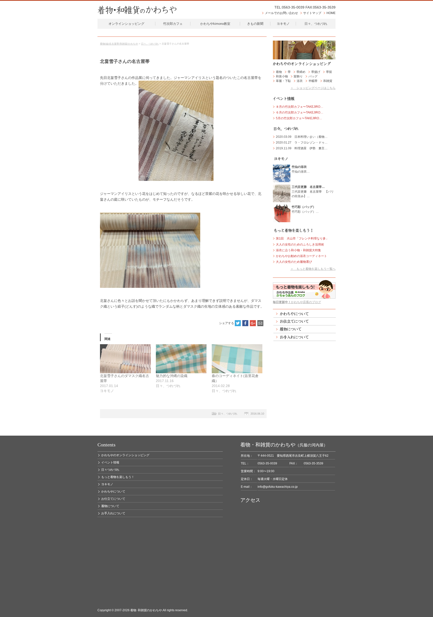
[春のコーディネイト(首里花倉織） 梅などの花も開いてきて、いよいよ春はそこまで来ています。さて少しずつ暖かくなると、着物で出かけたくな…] (237, 358)
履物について (304, 329)
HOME (331, 13)
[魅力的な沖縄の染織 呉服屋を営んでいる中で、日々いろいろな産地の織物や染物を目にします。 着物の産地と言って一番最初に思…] (181, 358)
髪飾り (298, 76)
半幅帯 (312, 81)
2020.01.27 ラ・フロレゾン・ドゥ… (302, 142)
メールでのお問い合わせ (281, 13)
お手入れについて (304, 337)
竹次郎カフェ (173, 24)
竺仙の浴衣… (301, 169)
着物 (279, 72)
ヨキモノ (283, 24)
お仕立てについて (304, 321)
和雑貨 (327, 81)
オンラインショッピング (126, 24)
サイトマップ (312, 13)
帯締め (300, 72)
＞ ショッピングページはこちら (313, 88)
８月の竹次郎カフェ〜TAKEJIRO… (299, 106)
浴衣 (300, 81)
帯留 (329, 72)
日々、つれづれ (315, 24)
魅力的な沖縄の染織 (171, 376)
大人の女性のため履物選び (294, 262)
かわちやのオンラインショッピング (125, 455)
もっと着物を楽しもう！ (117, 477)
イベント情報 (110, 462)
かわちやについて (304, 314)
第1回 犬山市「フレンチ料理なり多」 (302, 238)
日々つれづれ (110, 469)
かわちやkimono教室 (215, 24)
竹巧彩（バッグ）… (305, 209)
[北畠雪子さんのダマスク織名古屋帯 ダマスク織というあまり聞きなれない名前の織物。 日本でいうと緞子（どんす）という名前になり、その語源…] (125, 358)
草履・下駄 (283, 81)
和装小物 (282, 76)
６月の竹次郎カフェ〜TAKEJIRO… (299, 112)
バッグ (312, 76)
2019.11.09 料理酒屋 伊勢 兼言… (302, 148)
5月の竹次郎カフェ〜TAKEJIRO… (299, 118)
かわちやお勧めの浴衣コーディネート (301, 256)
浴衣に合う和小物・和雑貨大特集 (298, 250)
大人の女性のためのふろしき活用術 (300, 244)
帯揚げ (315, 72)
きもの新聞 (255, 24)
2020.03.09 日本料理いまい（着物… (302, 137)
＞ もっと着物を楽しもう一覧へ (313, 269)
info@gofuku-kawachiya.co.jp (278, 486)
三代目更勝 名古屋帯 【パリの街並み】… (313, 191)
